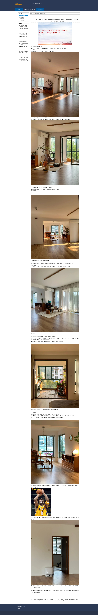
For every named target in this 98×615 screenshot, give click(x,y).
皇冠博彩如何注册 (36, 13)
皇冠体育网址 (26, 9)
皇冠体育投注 (32, 9)
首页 (19, 9)
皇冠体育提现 (40, 9)
